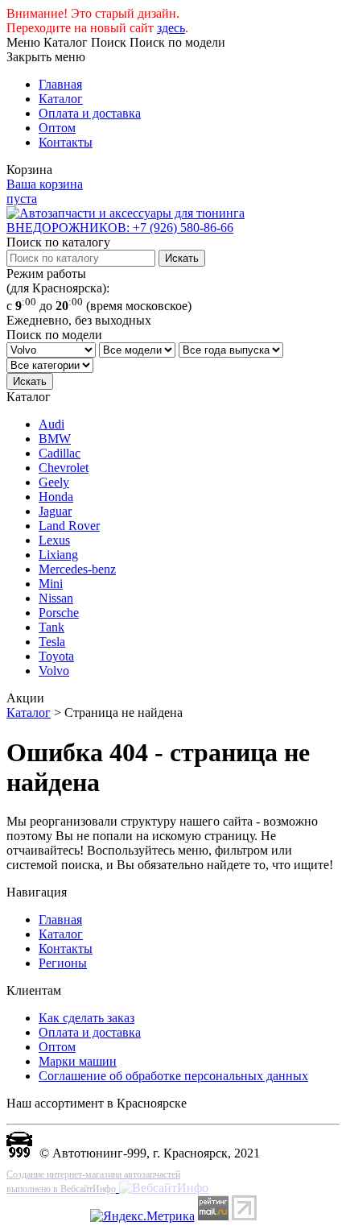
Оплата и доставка (90, 113)
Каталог (61, 99)
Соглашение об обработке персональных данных (173, 1076)
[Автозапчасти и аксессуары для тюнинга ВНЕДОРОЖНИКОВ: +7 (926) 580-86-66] (173, 227)
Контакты (66, 142)
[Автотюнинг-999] (19, 1153)
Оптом (57, 128)
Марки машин (78, 1061)
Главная (60, 84)
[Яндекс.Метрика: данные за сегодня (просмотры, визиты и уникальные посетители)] (142, 1216)
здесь (171, 28)
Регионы (63, 963)
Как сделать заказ (86, 1018)
